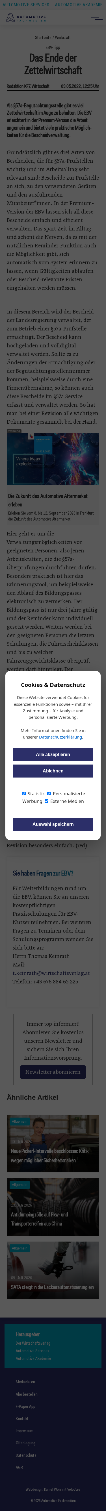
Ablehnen (53, 770)
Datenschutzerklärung (60, 737)
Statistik (36, 794)
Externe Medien (66, 801)
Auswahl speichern (53, 824)
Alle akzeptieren (53, 754)
